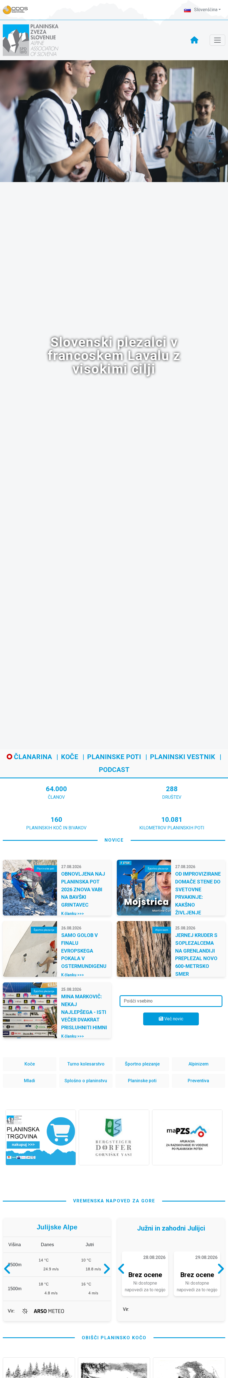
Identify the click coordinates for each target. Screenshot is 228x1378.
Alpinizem (199, 1064)
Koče (69, 757)
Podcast (114, 770)
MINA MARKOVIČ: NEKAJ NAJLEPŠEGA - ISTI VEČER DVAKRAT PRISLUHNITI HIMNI (84, 1012)
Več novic (173, 1018)
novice (114, 840)
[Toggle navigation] (217, 40)
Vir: (11, 1319)
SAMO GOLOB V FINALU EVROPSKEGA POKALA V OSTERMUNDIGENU (83, 950)
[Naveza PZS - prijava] (18, 10)
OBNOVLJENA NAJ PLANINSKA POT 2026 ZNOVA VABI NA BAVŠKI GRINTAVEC (83, 889)
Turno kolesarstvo (86, 1064)
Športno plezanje (142, 1064)
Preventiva (198, 1080)
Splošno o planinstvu (86, 1080)
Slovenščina (205, 9)
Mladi (29, 1080)
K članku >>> (72, 913)
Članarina (32, 757)
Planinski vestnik (182, 757)
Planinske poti (114, 757)
